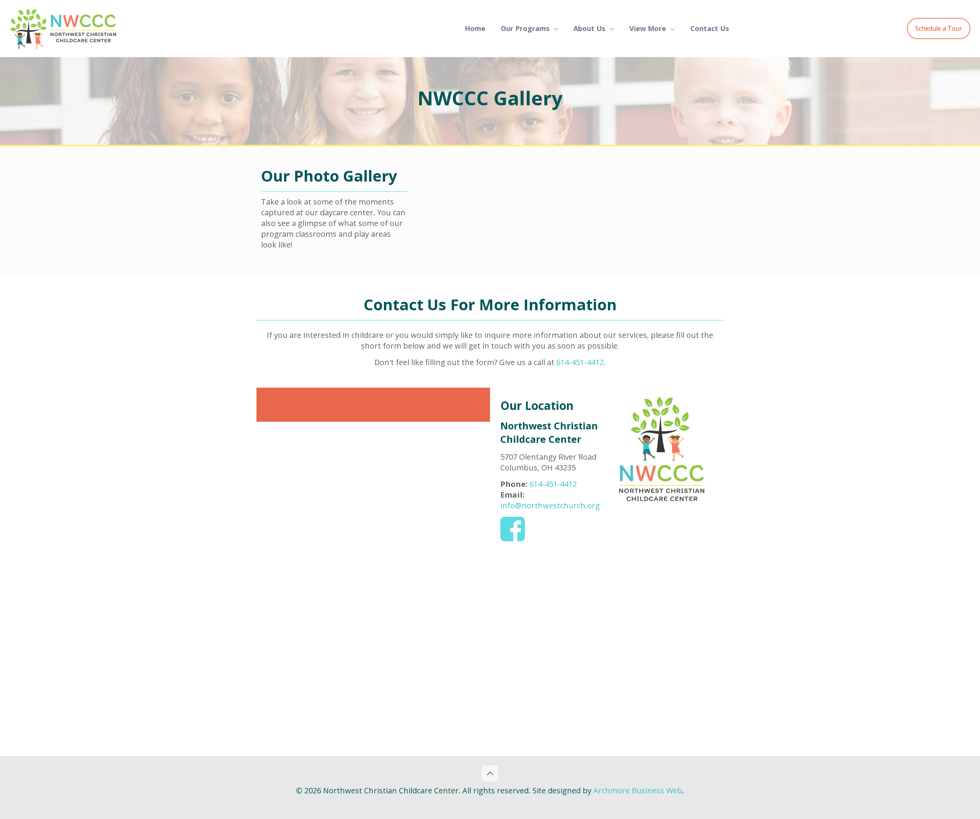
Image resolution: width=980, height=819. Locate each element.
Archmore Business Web (637, 790)
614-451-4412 (580, 362)
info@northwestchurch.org (550, 505)
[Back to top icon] (490, 773)
